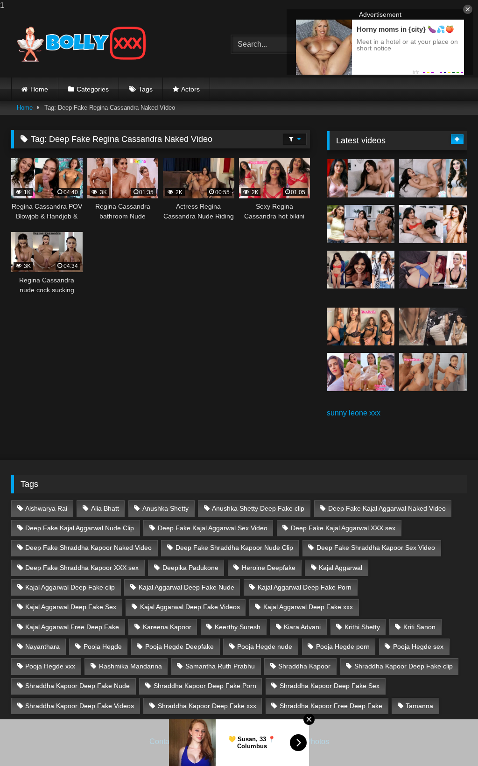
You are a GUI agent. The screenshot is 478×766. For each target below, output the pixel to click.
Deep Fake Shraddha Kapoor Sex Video (375, 547)
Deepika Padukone (190, 567)
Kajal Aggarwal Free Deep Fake (72, 627)
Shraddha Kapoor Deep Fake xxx (207, 706)
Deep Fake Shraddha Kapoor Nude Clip (234, 547)
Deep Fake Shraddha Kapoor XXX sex (82, 567)
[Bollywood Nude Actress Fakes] (106, 44)
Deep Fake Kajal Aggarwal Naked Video (387, 508)
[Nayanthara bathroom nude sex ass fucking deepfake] (433, 372)
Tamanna (419, 706)
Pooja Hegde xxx (50, 666)
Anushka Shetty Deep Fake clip (258, 508)
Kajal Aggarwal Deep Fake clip (70, 587)
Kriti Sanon (419, 627)
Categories (93, 89)
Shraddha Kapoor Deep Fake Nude (77, 685)
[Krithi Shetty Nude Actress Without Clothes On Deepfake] (360, 270)
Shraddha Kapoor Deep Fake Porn (205, 685)
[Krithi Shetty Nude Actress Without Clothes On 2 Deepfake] (433, 178)
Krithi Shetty (362, 627)
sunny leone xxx (353, 413)
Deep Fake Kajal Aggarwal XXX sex (343, 528)
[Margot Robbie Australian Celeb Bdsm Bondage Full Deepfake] (433, 270)
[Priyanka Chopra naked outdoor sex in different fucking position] (360, 372)
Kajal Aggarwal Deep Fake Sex (70, 607)
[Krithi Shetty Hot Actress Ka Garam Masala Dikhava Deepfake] (433, 224)
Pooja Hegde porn (343, 646)
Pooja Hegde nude (264, 646)
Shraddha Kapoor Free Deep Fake (331, 706)
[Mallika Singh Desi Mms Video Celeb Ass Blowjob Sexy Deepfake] (433, 327)
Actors (190, 89)
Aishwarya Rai (46, 508)
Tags (146, 89)
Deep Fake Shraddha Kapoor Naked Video (88, 547)
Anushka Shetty (165, 508)
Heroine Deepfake (268, 567)
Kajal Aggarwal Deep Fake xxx (308, 607)
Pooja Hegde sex (418, 646)
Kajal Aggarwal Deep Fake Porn (304, 587)
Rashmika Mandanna (130, 666)
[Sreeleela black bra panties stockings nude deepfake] (360, 327)
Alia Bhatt (105, 508)
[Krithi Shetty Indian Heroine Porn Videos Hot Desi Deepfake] (360, 224)
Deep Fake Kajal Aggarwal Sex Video (212, 528)
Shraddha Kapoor (304, 666)
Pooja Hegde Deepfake (179, 646)
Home (39, 89)
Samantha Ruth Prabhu (220, 666)
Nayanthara (42, 646)
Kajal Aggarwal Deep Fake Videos (190, 607)
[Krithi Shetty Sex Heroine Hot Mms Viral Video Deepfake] (360, 178)
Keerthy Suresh (237, 627)
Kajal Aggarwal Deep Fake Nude (186, 587)
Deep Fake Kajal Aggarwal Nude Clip (79, 528)
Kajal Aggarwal (340, 567)
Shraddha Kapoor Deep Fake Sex (330, 685)
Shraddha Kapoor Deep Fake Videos (79, 706)
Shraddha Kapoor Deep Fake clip (403, 666)
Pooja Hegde (103, 646)
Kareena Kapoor (167, 627)
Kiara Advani (302, 627)
